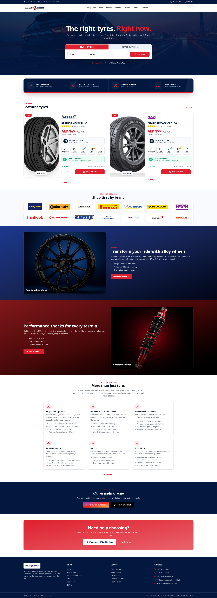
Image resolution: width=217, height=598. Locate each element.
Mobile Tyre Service (118, 579)
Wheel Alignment (117, 569)
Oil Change (115, 575)
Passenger (71, 582)
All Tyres (70, 569)
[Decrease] (64, 171)
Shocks (109, 8)
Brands (118, 8)
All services (107, 474)
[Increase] (72, 171)
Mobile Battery (116, 582)
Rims (101, 8)
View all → (189, 108)
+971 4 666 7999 (163, 573)
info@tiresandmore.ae (165, 576)
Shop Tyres (91, 8)
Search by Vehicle (130, 47)
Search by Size (87, 47)
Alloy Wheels (71, 572)
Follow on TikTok (124, 505)
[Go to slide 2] (66, 182)
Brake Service (116, 572)
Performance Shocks (75, 575)
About (136, 8)
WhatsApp (190, 2)
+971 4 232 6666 (177, 2)
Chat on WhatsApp (118, 63)
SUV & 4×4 (71, 585)
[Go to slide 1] (63, 182)
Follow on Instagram (98, 505)
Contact (145, 8)
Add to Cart (91, 172)
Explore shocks (32, 351)
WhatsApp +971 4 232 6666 (101, 542)
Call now (127, 542)
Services (127, 8)
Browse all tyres (98, 63)
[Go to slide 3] (68, 182)
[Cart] (191, 7)
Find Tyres (141, 54)
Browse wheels (120, 277)
